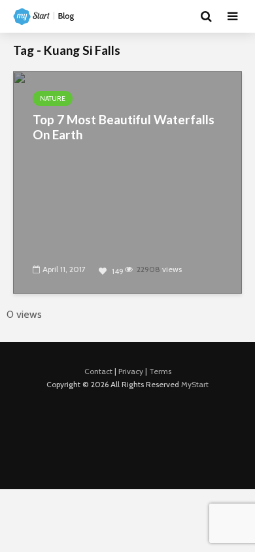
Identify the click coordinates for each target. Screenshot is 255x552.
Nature (52, 98)
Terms (160, 371)
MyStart (195, 384)
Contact (98, 371)
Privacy (130, 371)
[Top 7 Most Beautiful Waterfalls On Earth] (127, 181)
